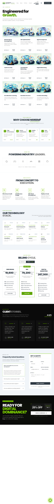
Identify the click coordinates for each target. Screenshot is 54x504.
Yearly (30, 261)
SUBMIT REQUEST (40, 383)
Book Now (13, 50)
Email (31, 367)
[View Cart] (41, 3)
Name (31, 361)
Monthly (23, 261)
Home (3, 7)
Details (6, 50)
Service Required (45, 367)
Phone (42, 361)
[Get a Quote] (50, 500)
